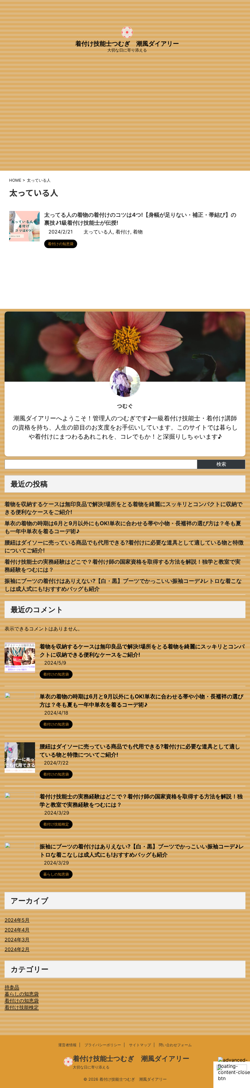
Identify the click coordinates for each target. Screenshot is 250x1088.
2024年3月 (17, 939)
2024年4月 (17, 930)
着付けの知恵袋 (22, 1000)
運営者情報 (67, 1045)
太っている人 (98, 232)
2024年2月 (17, 949)
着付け (123, 232)
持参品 (12, 987)
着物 (138, 232)
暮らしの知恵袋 (22, 994)
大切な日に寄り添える (91, 1067)
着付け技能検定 (22, 1007)
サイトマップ (140, 1045)
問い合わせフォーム (175, 1045)
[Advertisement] (125, 125)
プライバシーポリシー (102, 1045)
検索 (221, 464)
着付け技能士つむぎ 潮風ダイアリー (127, 43)
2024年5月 (17, 920)
